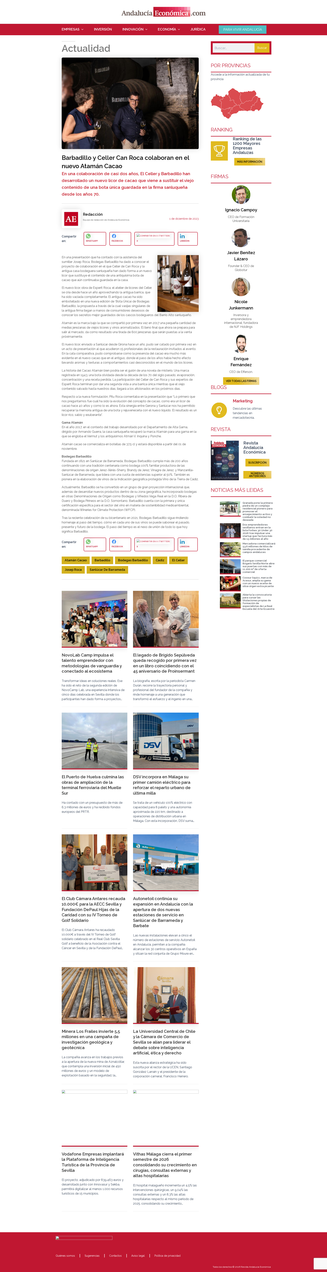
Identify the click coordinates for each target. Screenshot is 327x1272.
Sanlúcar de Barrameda (107, 570)
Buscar (262, 48)
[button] (81, 29)
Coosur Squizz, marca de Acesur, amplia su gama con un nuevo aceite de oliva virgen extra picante (258, 582)
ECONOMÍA (167, 29)
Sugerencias (92, 1255)
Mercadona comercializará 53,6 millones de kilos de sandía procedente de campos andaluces (259, 548)
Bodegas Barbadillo (133, 560)
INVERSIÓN (103, 29)
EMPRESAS (70, 29)
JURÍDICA (198, 29)
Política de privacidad (167, 1255)
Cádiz (160, 560)
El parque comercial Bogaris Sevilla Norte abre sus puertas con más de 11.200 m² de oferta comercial (259, 566)
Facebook (117, 241)
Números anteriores (257, 475)
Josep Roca (73, 570)
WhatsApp (92, 241)
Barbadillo (102, 560)
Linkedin (184, 241)
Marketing (243, 400)
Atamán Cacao (76, 560)
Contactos (115, 1255)
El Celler (178, 560)
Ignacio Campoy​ (241, 209)
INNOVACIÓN (132, 29)
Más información (249, 161)
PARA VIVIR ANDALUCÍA (242, 29)
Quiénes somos (65, 1255)
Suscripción (257, 462)
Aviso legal (138, 1255)
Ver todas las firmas (241, 381)
